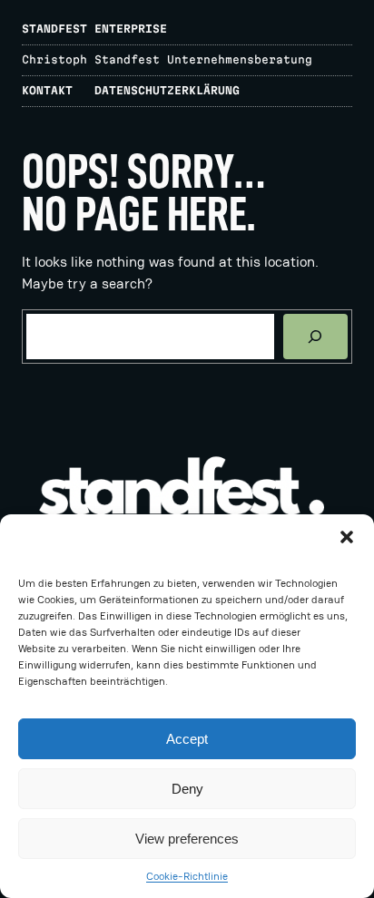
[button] (347, 537)
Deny (187, 788)
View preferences (187, 838)
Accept (187, 739)
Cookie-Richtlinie (187, 876)
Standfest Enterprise (94, 28)
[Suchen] (315, 336)
